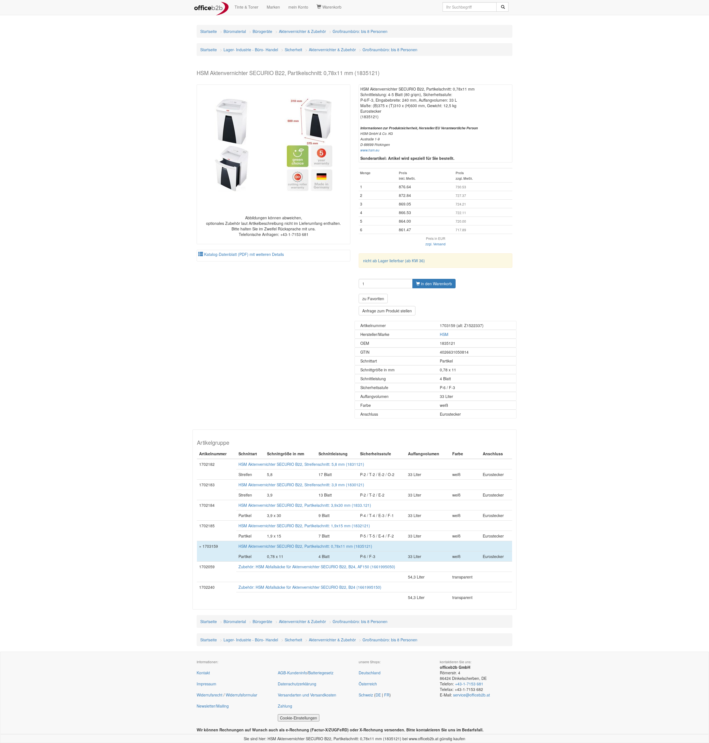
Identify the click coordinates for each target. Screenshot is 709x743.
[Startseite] (211, 7)
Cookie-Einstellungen (298, 718)
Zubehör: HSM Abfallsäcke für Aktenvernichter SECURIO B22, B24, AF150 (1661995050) (316, 566)
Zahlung (285, 706)
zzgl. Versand (435, 243)
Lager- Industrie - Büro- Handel (251, 49)
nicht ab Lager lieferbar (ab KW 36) (394, 260)
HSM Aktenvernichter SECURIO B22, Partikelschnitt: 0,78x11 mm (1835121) (305, 546)
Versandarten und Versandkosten (307, 695)
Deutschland (370, 672)
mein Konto (298, 7)
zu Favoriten (373, 298)
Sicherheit (293, 49)
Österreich (368, 684)
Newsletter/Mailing (213, 706)
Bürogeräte (262, 31)
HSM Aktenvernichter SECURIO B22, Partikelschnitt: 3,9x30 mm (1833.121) (304, 505)
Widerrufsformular (241, 695)
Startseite (208, 31)
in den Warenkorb (436, 283)
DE (378, 695)
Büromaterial (235, 31)
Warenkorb (331, 7)
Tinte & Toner (246, 7)
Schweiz (366, 695)
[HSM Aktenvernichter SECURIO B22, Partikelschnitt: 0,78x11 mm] (273, 145)
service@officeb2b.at (471, 695)
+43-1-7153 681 (469, 684)
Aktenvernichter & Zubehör (302, 31)
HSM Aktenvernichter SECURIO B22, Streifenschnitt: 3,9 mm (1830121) (301, 484)
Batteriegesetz (320, 672)
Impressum (206, 684)
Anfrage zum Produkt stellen (387, 310)
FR (386, 695)
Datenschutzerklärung (297, 684)
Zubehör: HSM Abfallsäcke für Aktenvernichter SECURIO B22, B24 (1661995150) (309, 587)
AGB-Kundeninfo (292, 672)
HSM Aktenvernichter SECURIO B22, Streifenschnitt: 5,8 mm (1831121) (301, 464)
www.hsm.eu (369, 150)
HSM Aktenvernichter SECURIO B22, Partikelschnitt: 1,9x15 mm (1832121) (304, 525)
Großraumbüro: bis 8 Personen (360, 31)
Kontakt (203, 672)
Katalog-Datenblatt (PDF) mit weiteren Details (243, 254)
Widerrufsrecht (209, 695)
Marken (273, 7)
